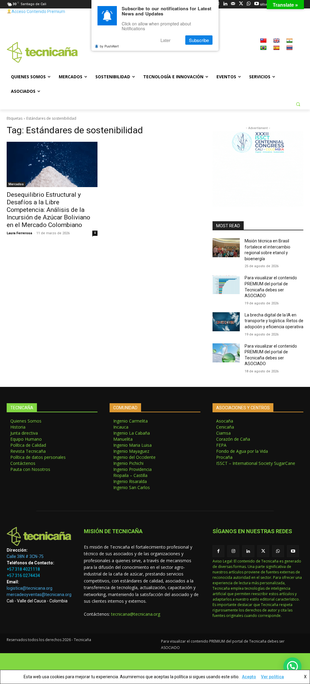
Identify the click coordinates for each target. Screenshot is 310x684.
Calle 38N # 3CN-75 (25, 556)
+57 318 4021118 (23, 569)
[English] (276, 40)
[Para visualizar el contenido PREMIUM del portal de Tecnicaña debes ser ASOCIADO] (226, 284)
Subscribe (199, 40)
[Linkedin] (225, 4)
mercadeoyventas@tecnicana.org (39, 594)
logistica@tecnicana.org (29, 588)
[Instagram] (233, 551)
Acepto (249, 676)
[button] (297, 104)
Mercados (16, 184)
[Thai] (289, 47)
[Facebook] (218, 551)
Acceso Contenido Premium (38, 11)
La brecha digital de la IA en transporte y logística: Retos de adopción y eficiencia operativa (274, 321)
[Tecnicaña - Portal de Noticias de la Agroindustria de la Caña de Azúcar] (42, 52)
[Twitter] (241, 4)
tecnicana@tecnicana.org (135, 614)
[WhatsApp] (249, 4)
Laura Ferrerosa (19, 233)
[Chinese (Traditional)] (263, 40)
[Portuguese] (263, 47)
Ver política (272, 676)
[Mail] (233, 4)
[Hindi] (289, 40)
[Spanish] (276, 47)
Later (165, 40)
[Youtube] (256, 4)
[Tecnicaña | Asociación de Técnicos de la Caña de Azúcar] (39, 536)
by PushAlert (109, 46)
